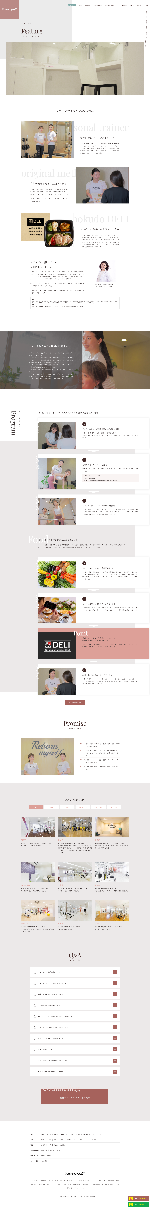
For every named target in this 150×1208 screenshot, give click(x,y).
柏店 (75, 1139)
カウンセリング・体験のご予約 (40, 1184)
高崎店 (94, 1139)
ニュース (59, 1184)
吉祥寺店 (85, 1134)
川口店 (87, 1139)
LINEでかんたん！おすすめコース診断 (109, 1181)
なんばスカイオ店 (46, 1145)
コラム (146, 5)
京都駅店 (63, 1145)
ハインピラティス (71, 5)
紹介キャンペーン (135, 5)
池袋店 (56, 1134)
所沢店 (69, 1139)
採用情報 (69, 1188)
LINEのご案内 (67, 1184)
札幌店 (43, 1155)
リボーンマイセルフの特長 (38, 1181)
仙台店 (49, 1155)
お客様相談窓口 (77, 1184)
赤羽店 (78, 1134)
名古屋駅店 (44, 1150)
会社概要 (86, 1184)
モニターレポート (110, 5)
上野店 (72, 1134)
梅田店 (56, 1145)
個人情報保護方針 (95, 1184)
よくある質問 (123, 5)
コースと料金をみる (75, 703)
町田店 (93, 1134)
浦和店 (62, 1139)
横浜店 (43, 1139)
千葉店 (81, 1139)
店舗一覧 (88, 5)
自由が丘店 (64, 1134)
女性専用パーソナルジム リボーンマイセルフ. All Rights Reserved (77, 1196)
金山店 (52, 1150)
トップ (23, 23)
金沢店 (58, 1150)
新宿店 (49, 1134)
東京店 (43, 1134)
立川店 (99, 1134)
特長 (80, 5)
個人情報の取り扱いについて (110, 1184)
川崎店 (49, 1139)
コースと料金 (98, 5)
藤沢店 (56, 1139)
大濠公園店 (44, 1161)
